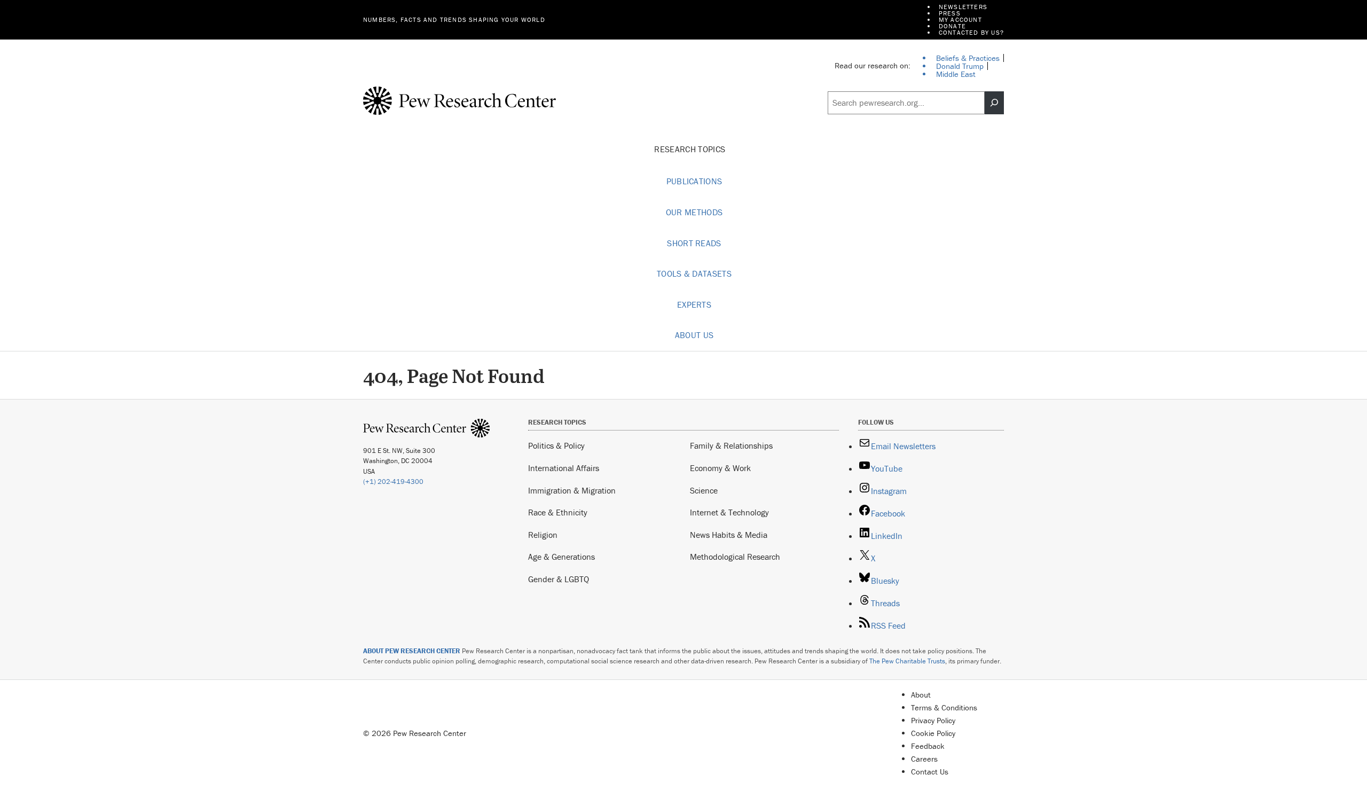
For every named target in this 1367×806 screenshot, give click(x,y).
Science (704, 490)
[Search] (994, 103)
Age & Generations (561, 556)
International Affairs (563, 468)
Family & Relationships (731, 445)
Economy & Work (720, 468)
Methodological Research (735, 556)
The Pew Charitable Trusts (907, 661)
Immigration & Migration (572, 490)
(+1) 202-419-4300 (393, 481)
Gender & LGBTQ (558, 579)
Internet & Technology (729, 512)
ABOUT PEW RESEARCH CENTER (411, 650)
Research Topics (690, 149)
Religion (542, 534)
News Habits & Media (728, 534)
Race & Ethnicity (557, 512)
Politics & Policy (556, 445)
